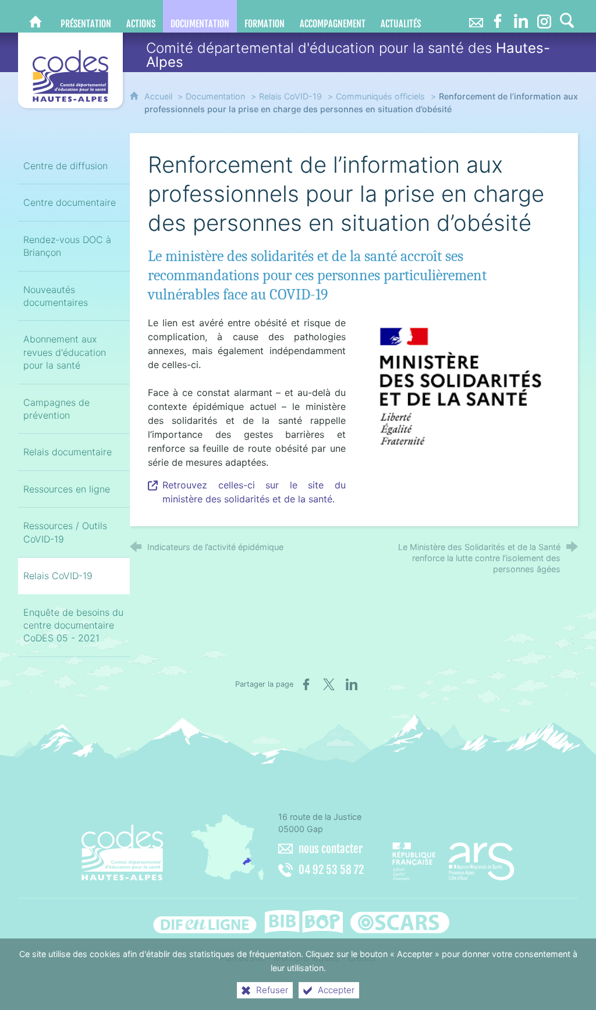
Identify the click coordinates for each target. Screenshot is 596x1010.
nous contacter (331, 849)
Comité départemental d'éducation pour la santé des (348, 55)
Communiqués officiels (380, 96)
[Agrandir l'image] (461, 386)
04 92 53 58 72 (331, 870)
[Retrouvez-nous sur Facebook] (497, 16)
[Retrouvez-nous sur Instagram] (544, 16)
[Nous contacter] (476, 16)
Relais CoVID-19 (290, 96)
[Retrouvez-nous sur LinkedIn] (521, 16)
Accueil (159, 96)
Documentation (215, 96)
